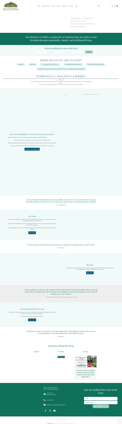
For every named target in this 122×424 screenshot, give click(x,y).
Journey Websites (63, 421)
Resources (64, 6)
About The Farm (46, 6)
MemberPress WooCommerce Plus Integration (64, 423)
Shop (53, 6)
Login (76, 6)
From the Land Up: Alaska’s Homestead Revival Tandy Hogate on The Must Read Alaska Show (85, 373)
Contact (71, 6)
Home (38, 6)
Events (58, 6)
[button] (50, 6)
